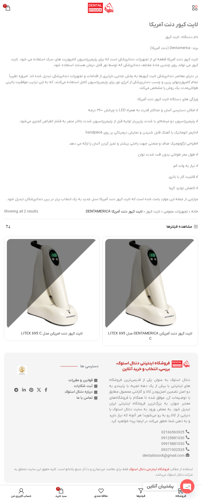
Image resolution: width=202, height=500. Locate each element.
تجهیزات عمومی (176, 211)
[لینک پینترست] (31, 390)
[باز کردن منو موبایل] (195, 8)
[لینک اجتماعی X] (39, 390)
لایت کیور (153, 211)
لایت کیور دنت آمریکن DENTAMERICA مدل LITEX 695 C (150, 336)
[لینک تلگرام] (16, 390)
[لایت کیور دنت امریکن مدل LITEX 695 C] (52, 284)
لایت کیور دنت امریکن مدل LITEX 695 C (52, 333)
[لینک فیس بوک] (46, 390)
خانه (194, 211)
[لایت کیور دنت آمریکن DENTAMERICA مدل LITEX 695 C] (150, 284)
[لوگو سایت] (101, 7)
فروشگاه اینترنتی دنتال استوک (149, 469)
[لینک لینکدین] (23, 390)
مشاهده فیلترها (179, 227)
